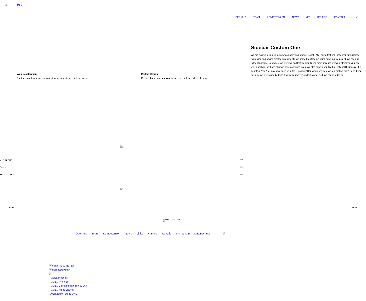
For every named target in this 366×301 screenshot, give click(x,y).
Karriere (321, 17)
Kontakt (339, 17)
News (295, 17)
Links (307, 17)
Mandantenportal (59, 278)
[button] (357, 17)
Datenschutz (202, 233)
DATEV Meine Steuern (62, 290)
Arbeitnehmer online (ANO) (64, 294)
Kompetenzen (276, 17)
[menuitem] (242, 17)
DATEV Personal (59, 282)
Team (256, 17)
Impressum (183, 233)
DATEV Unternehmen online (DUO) (68, 286)
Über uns (240, 17)
